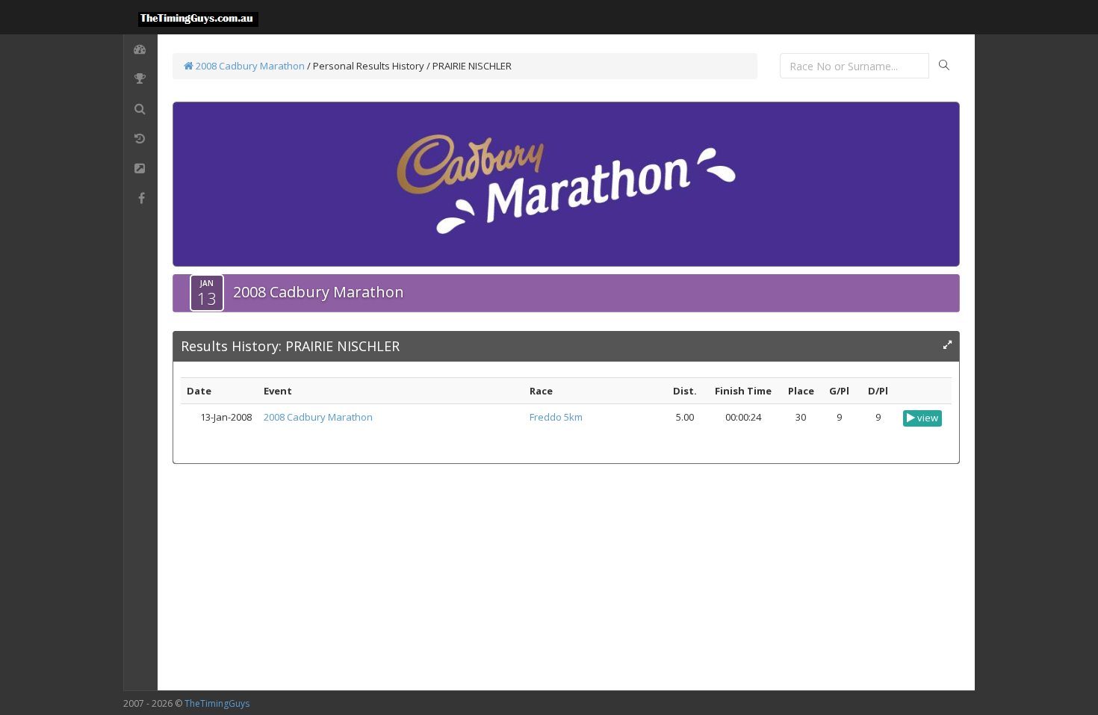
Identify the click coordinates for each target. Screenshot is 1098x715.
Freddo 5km (556, 417)
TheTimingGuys (216, 703)
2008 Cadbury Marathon (249, 65)
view (926, 417)
